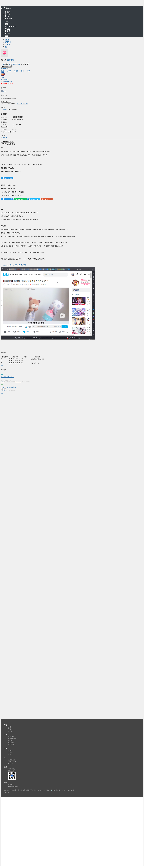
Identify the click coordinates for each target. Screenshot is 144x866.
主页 (8, 12)
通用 (4, 91)
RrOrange (18, 381)
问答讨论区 (11, 760)
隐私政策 (11, 784)
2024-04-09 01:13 (14, 64)
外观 (9, 754)
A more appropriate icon (8, 387)
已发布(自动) (10, 60)
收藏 (3, 107)
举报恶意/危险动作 (8, 141)
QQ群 (11, 763)
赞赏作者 (5, 79)
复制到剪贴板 (7, 66)
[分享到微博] (2, 137)
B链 (6, 47)
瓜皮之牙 (3, 390)
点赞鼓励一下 (6, 102)
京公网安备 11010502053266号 (64, 790)
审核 (28, 71)
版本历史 (11, 742)
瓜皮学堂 (11, 745)
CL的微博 (12, 769)
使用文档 (11, 736)
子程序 (10, 752)
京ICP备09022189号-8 (41, 790)
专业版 (9, 18)
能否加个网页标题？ (7, 377)
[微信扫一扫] (4, 137)
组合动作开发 (12, 738)
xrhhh (2, 381)
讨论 (16, 71)
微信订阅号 (11, 770)
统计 (22, 71)
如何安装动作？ (5, 68)
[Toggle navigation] (1, 8)
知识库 (10, 740)
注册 (6, 36)
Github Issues (12, 761)
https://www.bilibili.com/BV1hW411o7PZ (13, 265)
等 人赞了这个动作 (22, 103)
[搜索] (6, 24)
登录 (8, 33)
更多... (2, 365)
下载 (8, 14)
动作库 (7, 40)
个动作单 (4, 109)
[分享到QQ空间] (7, 137)
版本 (9, 71)
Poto (2, 64)
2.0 (8, 16)
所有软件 (8, 42)
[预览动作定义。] (13, 66)
